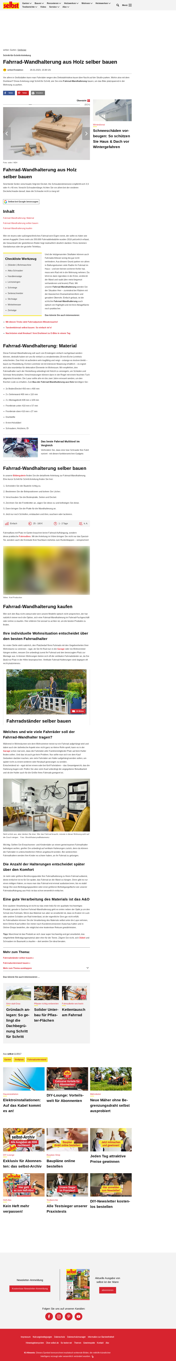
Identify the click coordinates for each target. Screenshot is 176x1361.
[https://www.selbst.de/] (11, 5)
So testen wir (66, 1343)
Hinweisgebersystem (35, 1343)
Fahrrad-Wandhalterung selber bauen (20, 223)
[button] (46, 219)
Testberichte (28, 7)
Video (43, 7)
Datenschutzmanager (76, 1337)
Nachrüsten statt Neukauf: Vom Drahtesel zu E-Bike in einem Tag (38, 333)
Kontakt (100, 1343)
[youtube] (78, 1316)
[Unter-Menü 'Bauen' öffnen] (43, 3)
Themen (77, 1343)
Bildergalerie (19, 475)
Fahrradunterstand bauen (16, 963)
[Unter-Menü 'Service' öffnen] (58, 7)
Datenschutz (59, 1337)
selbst (6, 50)
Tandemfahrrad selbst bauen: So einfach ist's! (29, 327)
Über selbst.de (52, 1343)
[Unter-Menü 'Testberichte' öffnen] (36, 7)
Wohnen (86, 3)
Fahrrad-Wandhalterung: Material (18, 218)
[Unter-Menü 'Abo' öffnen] (68, 7)
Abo (64, 7)
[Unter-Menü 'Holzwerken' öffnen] (77, 3)
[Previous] (7, 133)
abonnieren (108, 1290)
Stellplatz (22, 50)
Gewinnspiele (89, 1343)
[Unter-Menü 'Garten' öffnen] (31, 3)
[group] (46, 148)
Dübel (82, 938)
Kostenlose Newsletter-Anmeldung (30, 1289)
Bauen (38, 3)
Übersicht (81, 101)
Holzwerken (70, 3)
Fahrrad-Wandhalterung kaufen (17, 228)
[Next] (86, 133)
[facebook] (49, 1316)
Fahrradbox (25, 536)
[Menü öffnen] (130, 5)
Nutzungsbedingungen (42, 1337)
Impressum (26, 1337)
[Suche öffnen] (117, 5)
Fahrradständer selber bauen (17, 958)
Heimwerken (102, 3)
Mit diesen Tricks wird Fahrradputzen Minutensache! (32, 322)
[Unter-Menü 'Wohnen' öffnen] (91, 3)
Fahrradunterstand (36, 1059)
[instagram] (59, 1316)
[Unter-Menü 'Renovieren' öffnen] (60, 3)
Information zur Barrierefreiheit (101, 1337)
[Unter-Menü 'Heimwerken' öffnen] (109, 3)
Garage (61, 649)
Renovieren (52, 3)
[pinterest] (69, 1316)
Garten (25, 3)
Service (53, 7)
